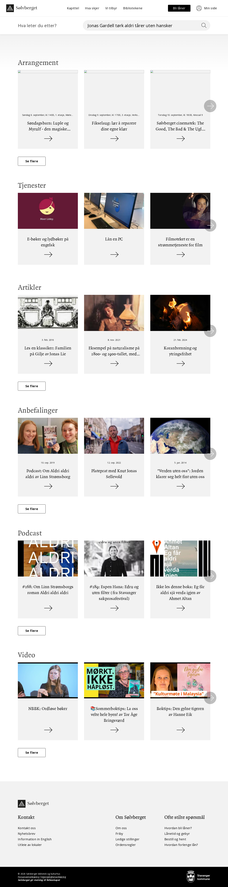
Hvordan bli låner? (178, 828)
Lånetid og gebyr (177, 834)
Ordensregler (126, 845)
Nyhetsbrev (26, 834)
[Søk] (205, 25)
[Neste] (210, 106)
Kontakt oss (27, 828)
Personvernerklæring (28, 876)
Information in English (35, 839)
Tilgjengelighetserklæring (53, 876)
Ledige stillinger (127, 839)
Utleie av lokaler (30, 845)
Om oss (121, 828)
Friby (119, 834)
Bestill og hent (175, 839)
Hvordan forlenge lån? (181, 845)
